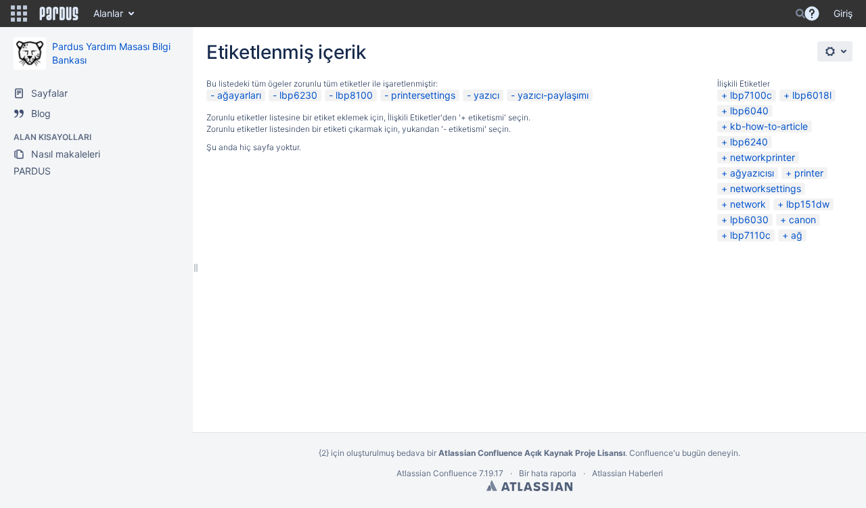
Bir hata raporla (547, 473)
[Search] (800, 13)
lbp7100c (751, 95)
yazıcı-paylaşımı (553, 95)
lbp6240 (749, 141)
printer (808, 173)
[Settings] (834, 51)
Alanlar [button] (108, 13)
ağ (796, 235)
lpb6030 (749, 219)
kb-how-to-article (769, 126)
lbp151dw (807, 204)
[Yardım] (812, 13)
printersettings (423, 95)
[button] (19, 13)
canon (802, 219)
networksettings (765, 188)
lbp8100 (354, 95)
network (748, 204)
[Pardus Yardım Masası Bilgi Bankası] (30, 53)
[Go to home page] (59, 13)
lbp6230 (298, 95)
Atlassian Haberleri (627, 473)
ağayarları (239, 95)
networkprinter (762, 157)
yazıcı (486, 95)
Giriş (843, 13)
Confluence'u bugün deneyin (683, 453)
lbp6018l (811, 95)
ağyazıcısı (752, 173)
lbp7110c (750, 235)
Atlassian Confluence (436, 473)
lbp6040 (749, 110)
